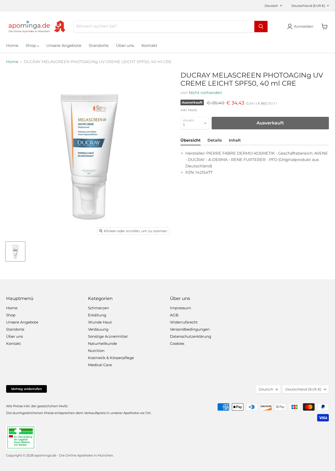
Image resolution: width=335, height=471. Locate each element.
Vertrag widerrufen (26, 389)
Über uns (125, 45)
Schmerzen (98, 308)
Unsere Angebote (63, 45)
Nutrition (96, 350)
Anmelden (303, 26)
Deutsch (271, 6)
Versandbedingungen (190, 329)
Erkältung (97, 315)
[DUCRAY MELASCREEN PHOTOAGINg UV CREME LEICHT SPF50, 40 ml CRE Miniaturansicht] (15, 251)
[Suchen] (261, 26)
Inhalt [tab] (235, 140)
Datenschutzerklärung (190, 336)
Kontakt (149, 45)
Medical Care (100, 365)
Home (12, 45)
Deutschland (308, 6)
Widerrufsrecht (184, 322)
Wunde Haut (100, 322)
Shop (31, 45)
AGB (174, 315)
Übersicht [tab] (190, 140)
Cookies (177, 343)
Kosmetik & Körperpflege (111, 357)
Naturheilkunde (102, 343)
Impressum (180, 308)
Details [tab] (214, 140)
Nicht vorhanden (205, 92)
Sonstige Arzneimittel (108, 336)
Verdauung (98, 329)
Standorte (99, 45)
